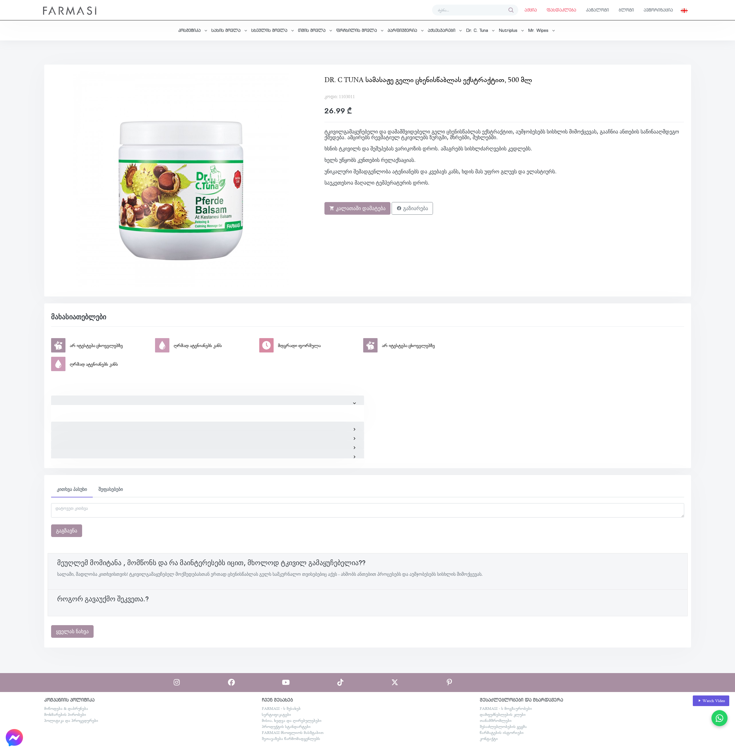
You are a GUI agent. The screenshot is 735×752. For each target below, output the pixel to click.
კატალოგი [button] (597, 10)
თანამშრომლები (496, 720)
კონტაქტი (489, 738)
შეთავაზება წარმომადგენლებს (291, 738)
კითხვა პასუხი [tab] (72, 489)
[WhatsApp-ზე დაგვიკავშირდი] (719, 718)
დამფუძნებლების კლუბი (503, 714)
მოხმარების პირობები (65, 714)
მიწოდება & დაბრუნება (66, 708)
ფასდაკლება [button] (561, 10)
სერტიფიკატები (276, 714)
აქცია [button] (531, 10)
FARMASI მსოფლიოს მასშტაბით (293, 732)
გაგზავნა (66, 531)
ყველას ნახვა (72, 631)
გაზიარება (415, 208)
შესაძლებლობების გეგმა (503, 726)
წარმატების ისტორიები (502, 732)
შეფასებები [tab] (110, 489)
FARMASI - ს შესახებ (281, 708)
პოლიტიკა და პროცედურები (71, 720)
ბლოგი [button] (626, 10)
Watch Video (713, 700)
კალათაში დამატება (360, 208)
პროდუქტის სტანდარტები (286, 726)
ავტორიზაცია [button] (658, 10)
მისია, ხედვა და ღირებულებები (292, 720)
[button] (684, 10)
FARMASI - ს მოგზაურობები (506, 708)
